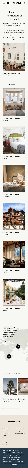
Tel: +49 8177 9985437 (20, 428)
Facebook (5, 440)
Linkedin (5, 442)
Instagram (5, 437)
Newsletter (5, 444)
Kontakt (4, 435)
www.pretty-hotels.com (20, 433)
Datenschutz (6, 433)
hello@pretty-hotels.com (19, 431)
